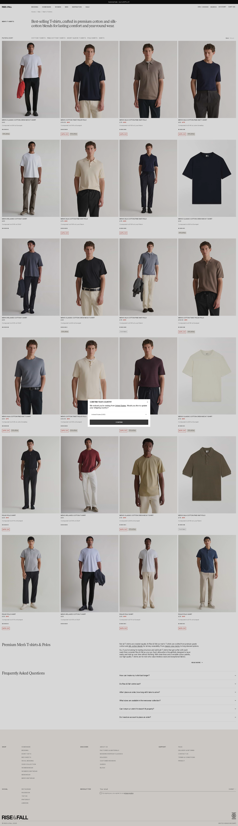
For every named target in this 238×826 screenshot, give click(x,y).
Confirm (119, 422)
